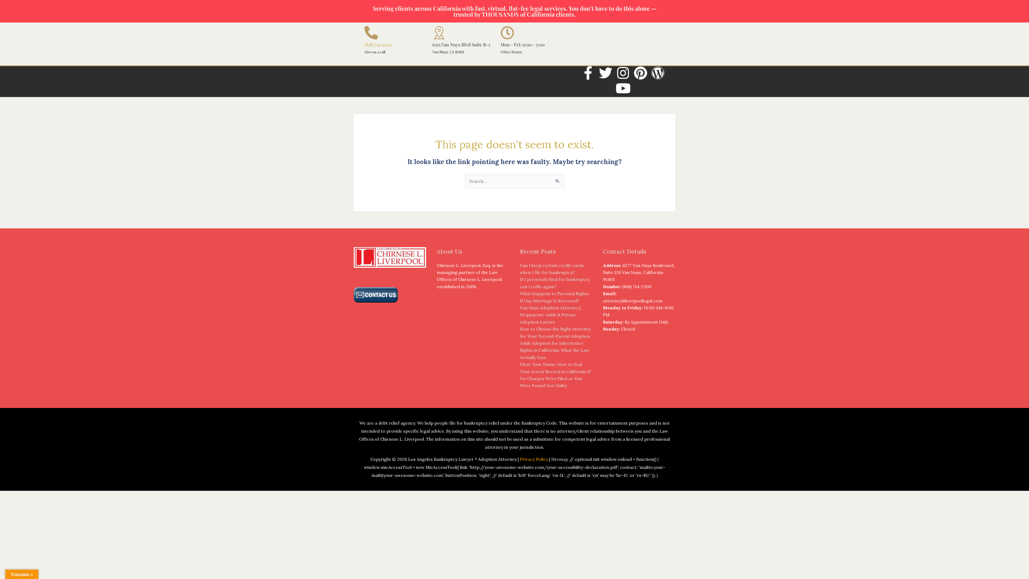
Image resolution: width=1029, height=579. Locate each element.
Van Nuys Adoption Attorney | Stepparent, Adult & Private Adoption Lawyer (550, 315)
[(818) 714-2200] (371, 32)
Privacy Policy (534, 459)
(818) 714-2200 (378, 44)
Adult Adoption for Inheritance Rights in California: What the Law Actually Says (554, 350)
